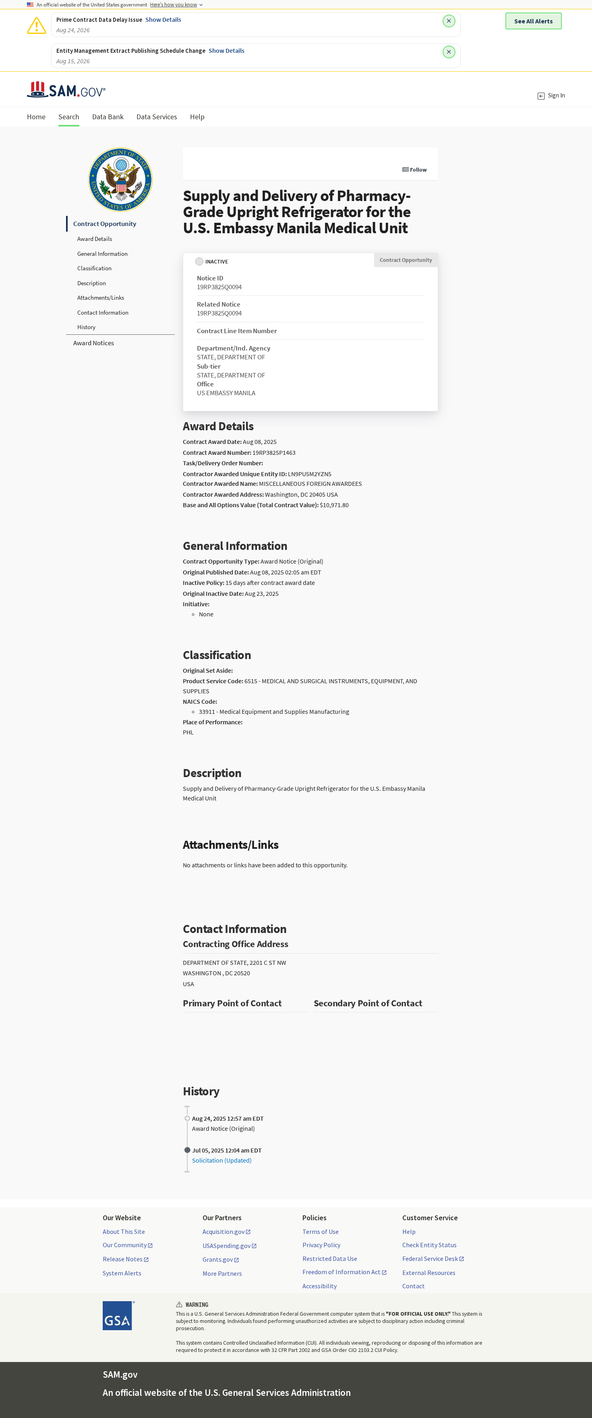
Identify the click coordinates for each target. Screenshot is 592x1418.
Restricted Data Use (329, 1258)
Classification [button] (94, 268)
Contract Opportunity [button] (104, 223)
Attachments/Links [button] (100, 297)
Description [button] (91, 283)
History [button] (86, 327)
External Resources (428, 1273)
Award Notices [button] (93, 342)
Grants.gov (218, 1259)
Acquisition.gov (223, 1232)
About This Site (124, 1231)
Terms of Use (320, 1231)
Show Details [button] (163, 19)
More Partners (222, 1273)
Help (409, 1231)
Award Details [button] (94, 239)
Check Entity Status (429, 1245)
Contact (413, 1286)
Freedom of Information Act (341, 1272)
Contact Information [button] (102, 312)
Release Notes (123, 1259)
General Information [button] (102, 253)
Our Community (125, 1245)
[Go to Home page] (66, 92)
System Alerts (122, 1273)
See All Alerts (533, 21)
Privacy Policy (321, 1245)
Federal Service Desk (430, 1259)
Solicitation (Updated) (222, 1160)
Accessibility (319, 1286)
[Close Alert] (449, 21)
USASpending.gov (226, 1246)
